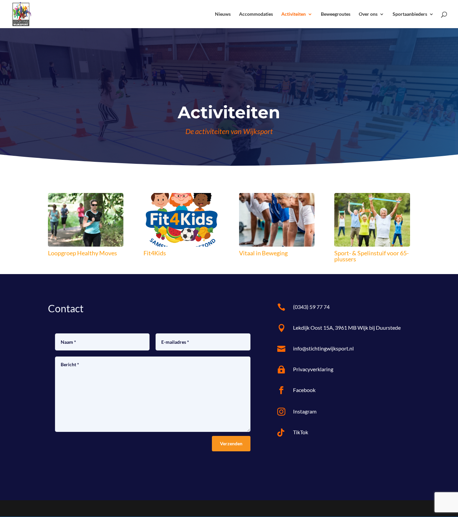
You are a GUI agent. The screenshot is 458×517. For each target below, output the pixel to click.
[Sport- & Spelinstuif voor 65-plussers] (372, 220)
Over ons (368, 14)
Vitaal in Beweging (263, 253)
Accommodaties (256, 14)
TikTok (300, 432)
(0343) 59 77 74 (311, 307)
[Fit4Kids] (181, 220)
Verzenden (231, 443)
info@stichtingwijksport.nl (323, 348)
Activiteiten (293, 14)
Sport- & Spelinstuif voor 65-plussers (371, 256)
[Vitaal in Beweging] (276, 220)
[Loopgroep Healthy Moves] (85, 220)
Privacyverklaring (313, 369)
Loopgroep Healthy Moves (82, 253)
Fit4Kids (155, 253)
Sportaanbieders (410, 14)
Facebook (304, 390)
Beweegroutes (335, 14)
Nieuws (223, 14)
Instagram (305, 411)
